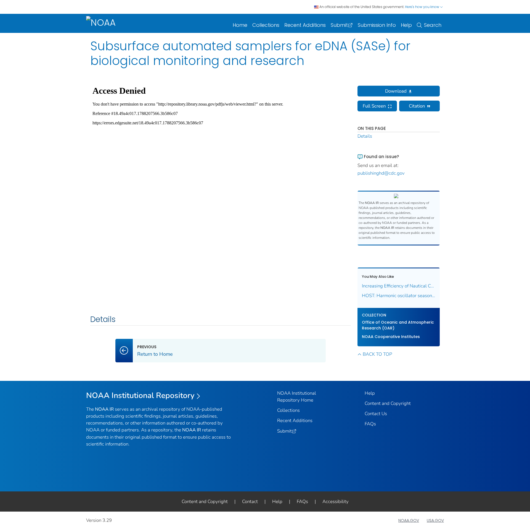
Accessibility (335, 501)
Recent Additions (305, 25)
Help (406, 25)
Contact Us (376, 413)
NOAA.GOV (408, 520)
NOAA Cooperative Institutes (391, 336)
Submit (339, 25)
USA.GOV (435, 520)
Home (240, 25)
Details (364, 136)
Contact (250, 501)
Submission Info (377, 25)
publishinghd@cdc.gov (381, 173)
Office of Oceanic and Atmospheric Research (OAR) (398, 325)
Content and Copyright (388, 403)
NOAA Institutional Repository (140, 395)
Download (396, 91)
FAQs (370, 424)
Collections (265, 25)
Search (432, 25)
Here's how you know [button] (422, 6)
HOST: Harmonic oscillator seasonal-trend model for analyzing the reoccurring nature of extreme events (399, 295)
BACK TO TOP (377, 354)
